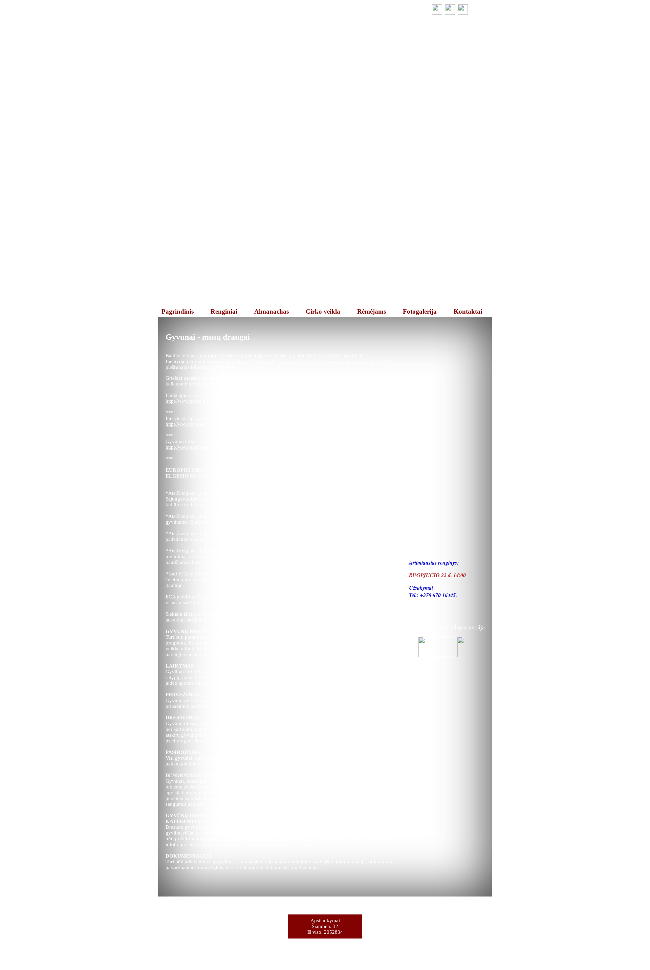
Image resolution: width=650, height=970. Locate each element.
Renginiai (224, 311)
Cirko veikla (323, 311)
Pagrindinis (177, 311)
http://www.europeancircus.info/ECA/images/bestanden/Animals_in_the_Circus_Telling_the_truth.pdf (273, 447)
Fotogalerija (420, 311)
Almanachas (271, 311)
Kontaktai (468, 311)
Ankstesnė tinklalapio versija (449, 627)
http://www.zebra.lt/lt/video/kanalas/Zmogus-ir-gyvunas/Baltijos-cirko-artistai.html (252, 401)
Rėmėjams (371, 311)
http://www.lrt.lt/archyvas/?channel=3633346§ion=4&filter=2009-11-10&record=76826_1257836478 (273, 424)
